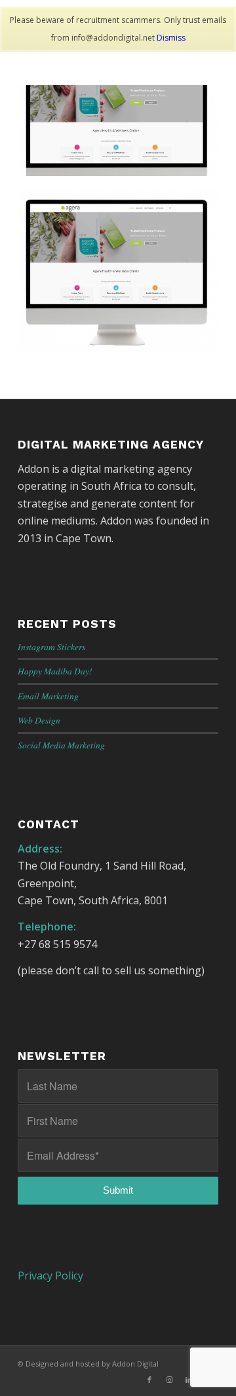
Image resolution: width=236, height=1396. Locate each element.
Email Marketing (48, 695)
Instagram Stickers (51, 646)
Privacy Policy (50, 1275)
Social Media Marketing (61, 745)
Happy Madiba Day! (55, 671)
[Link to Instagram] (169, 1379)
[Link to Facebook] (149, 1379)
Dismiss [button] (171, 37)
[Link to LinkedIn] (189, 1379)
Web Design (39, 720)
